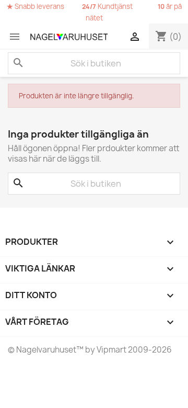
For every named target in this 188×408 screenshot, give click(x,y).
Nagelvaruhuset (45, 349)
